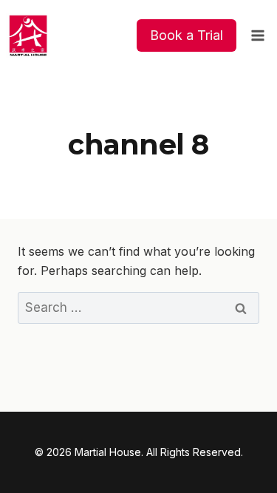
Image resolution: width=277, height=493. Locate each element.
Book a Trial (186, 35)
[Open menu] (257, 35)
